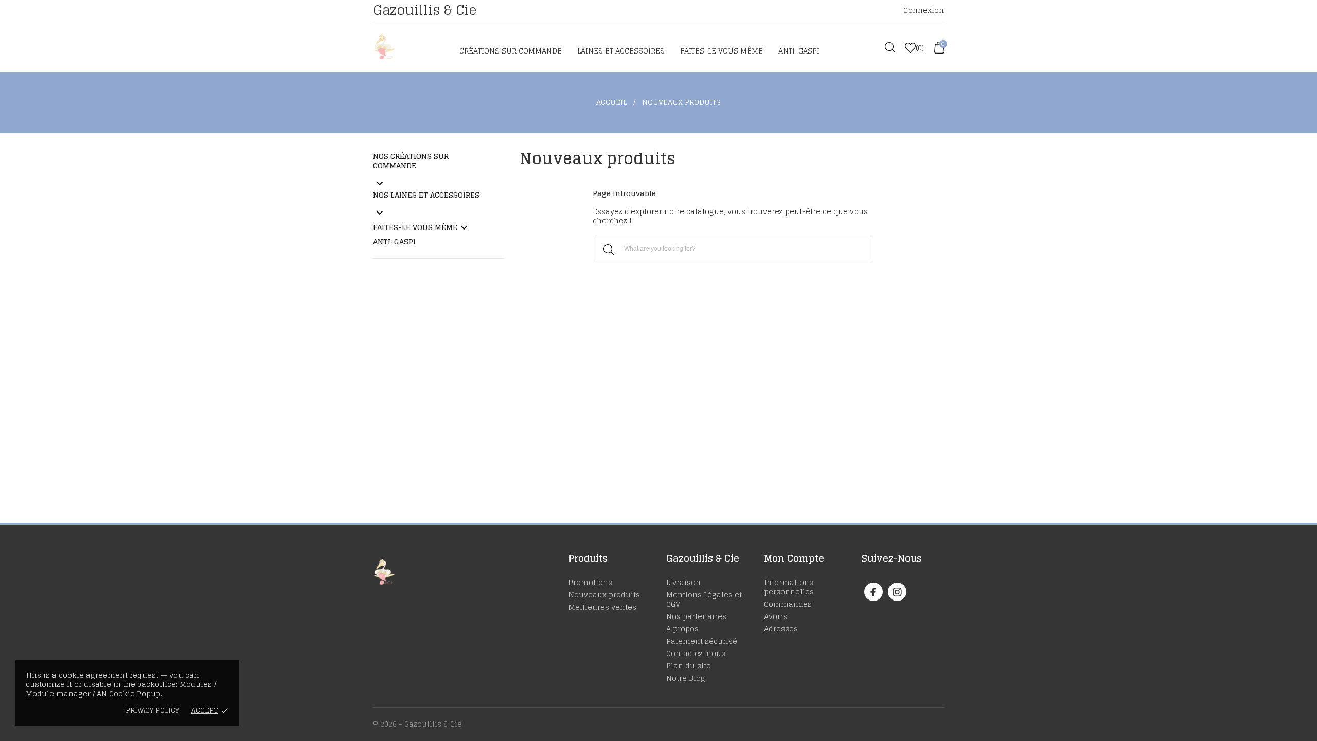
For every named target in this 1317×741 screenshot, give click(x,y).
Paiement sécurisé (701, 640)
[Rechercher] (608, 249)
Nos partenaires (696, 616)
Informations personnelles (789, 587)
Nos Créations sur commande (411, 161)
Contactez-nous (695, 653)
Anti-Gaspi (799, 50)
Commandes (788, 603)
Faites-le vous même (721, 50)
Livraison (683, 582)
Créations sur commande (510, 50)
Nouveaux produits (604, 594)
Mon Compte (794, 558)
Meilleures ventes (602, 607)
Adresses (781, 628)
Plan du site (688, 665)
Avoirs (775, 616)
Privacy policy (152, 710)
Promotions (590, 582)
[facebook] (873, 592)
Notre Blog (685, 678)
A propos (682, 628)
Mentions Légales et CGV (704, 599)
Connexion (923, 10)
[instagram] (897, 592)
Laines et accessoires (621, 50)
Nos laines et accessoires (426, 194)
